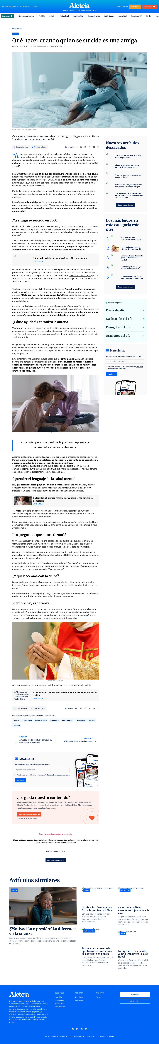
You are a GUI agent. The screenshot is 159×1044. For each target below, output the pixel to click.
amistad (17, 720)
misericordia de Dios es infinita (30, 306)
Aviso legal (90, 1036)
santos (86, 890)
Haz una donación (63, 1036)
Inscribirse (20, 780)
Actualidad (123, 16)
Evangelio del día (118, 327)
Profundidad (64, 16)
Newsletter (79, 997)
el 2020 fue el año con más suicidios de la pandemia (48, 182)
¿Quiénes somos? (78, 1036)
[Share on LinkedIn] (85, 147)
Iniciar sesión (123, 7)
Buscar (36, 7)
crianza (14, 890)
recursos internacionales (53, 685)
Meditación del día (119, 319)
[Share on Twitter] (90, 147)
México (149, 16)
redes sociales (89, 931)
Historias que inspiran (26, 16)
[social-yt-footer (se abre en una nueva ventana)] (73, 1029)
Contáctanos (100, 1036)
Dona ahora (148, 6)
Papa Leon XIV (136, 16)
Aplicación (79, 1000)
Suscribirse (135, 994)
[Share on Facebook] (81, 147)
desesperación (41, 720)
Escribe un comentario (55, 860)
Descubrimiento (94, 16)
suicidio (92, 720)
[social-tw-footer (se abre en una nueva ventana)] (82, 1029)
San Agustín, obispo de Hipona (87, 10)
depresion (28, 720)
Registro (133, 6)
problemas (81, 720)
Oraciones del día (118, 336)
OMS (17, 174)
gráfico (58, 176)
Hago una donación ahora (28, 814)
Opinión (52, 16)
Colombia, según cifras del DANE (28, 185)
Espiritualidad (78, 16)
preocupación (67, 720)
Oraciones (6, 16)
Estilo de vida (109, 16)
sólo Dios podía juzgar (79, 275)
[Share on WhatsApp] (98, 147)
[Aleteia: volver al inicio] (79, 5)
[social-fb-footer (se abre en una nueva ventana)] (77, 1029)
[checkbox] (15, 775)
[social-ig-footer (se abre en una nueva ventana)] (86, 1029)
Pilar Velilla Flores (39, 46)
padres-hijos (125, 890)
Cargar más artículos (125, 205)
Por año (98, 997)
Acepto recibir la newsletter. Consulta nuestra (43, 775)
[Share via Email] (94, 147)
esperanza (55, 720)
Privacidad (110, 1036)
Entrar (63, 851)
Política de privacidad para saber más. (57, 775)
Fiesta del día (115, 310)
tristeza (17, 725)
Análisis (42, 16)
